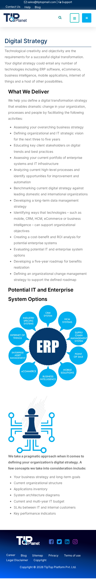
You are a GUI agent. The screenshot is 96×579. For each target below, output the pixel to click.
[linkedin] (68, 542)
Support (66, 2)
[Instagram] (76, 542)
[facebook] (52, 542)
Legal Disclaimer (17, 560)
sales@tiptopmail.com (42, 2)
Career (10, 555)
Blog (38, 7)
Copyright (40, 560)
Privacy (53, 555)
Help (27, 7)
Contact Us (13, 6)
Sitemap (37, 555)
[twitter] (60, 542)
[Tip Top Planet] (15, 17)
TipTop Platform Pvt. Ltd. (60, 567)
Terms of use (72, 555)
